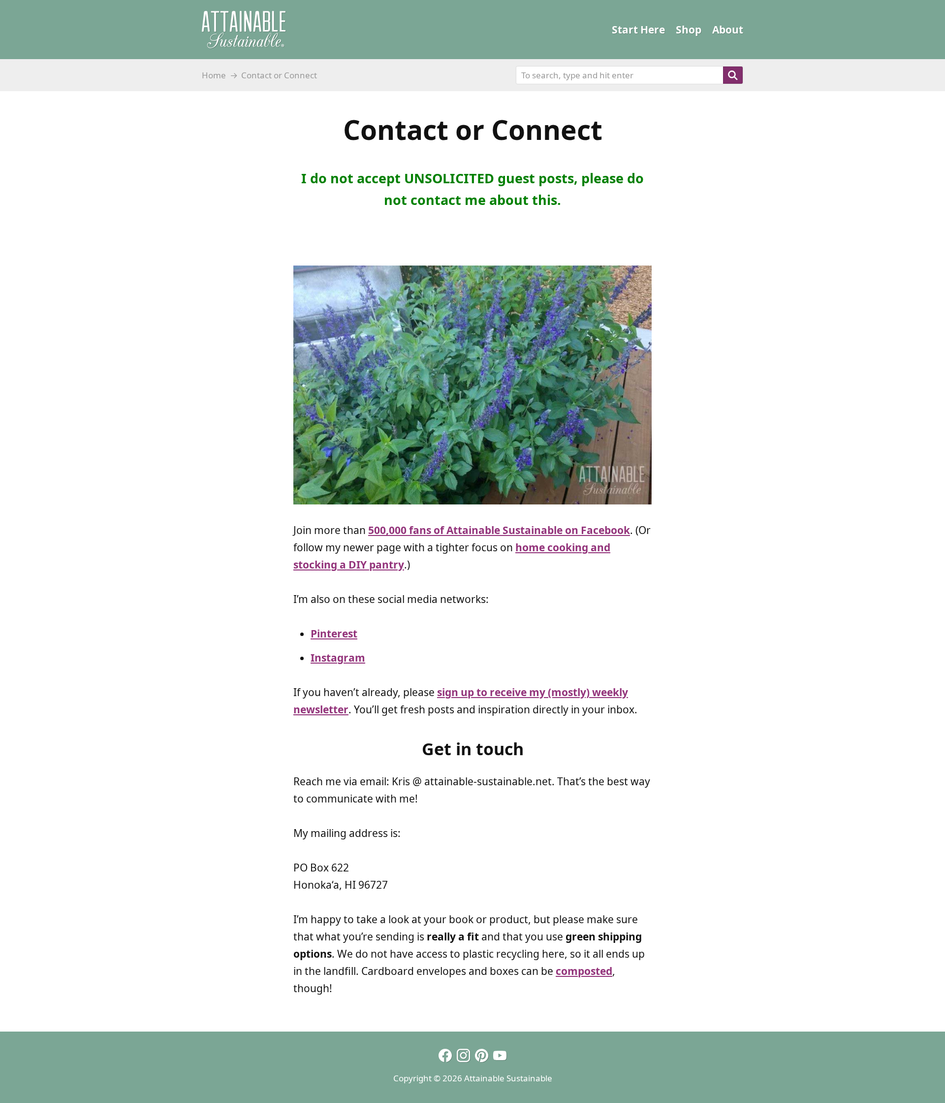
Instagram (338, 658)
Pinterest (334, 633)
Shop (688, 29)
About (727, 29)
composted (584, 971)
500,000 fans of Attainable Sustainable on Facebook (499, 530)
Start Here (638, 29)
